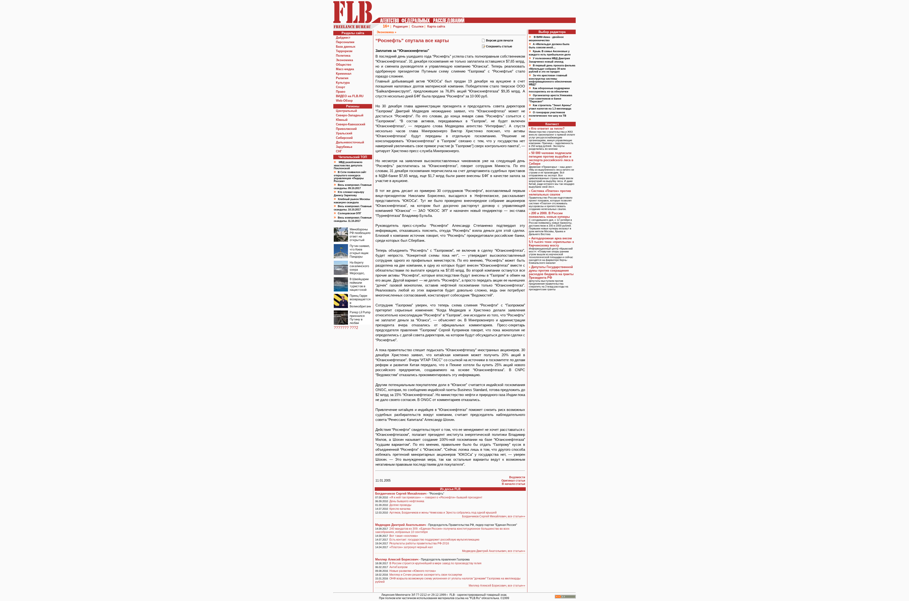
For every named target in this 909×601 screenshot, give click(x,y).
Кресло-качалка (399, 508)
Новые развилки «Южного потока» (412, 571)
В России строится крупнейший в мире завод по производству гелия (435, 563)
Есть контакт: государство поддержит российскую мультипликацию (434, 539)
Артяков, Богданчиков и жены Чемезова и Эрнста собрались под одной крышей (443, 512)
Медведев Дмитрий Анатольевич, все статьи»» (493, 551)
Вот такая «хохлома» (403, 535)
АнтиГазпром (398, 567)
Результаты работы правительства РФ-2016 (419, 543)
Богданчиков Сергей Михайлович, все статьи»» (493, 516)
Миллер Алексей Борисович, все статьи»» (497, 585)
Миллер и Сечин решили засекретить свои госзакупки (425, 574)
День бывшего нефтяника (406, 501)
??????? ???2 (346, 328)
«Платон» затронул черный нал (411, 547)
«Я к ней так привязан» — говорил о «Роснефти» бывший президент (435, 497)
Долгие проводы (400, 505)
